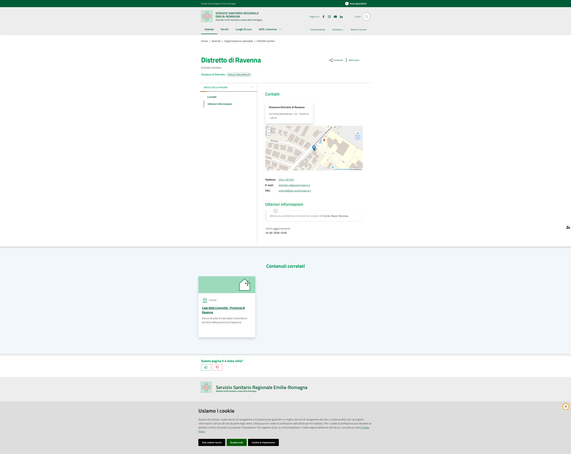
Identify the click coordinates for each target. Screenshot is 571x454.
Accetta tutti (236, 442)
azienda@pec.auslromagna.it (295, 191)
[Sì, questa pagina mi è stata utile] (206, 367)
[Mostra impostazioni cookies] (568, 227)
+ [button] (269, 129)
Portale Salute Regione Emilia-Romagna (218, 3)
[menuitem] (209, 29)
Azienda (216, 41)
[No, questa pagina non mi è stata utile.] (217, 367)
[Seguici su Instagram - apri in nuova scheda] (328, 16)
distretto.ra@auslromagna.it (294, 185)
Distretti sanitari (266, 41)
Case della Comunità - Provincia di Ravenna (223, 309)
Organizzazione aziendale (238, 41)
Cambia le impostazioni (263, 442)
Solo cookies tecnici (212, 442)
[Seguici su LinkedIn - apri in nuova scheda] (340, 16)
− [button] (269, 133)
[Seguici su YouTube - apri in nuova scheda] (334, 16)
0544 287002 (286, 180)
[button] (366, 16)
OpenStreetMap (347, 169)
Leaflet (336, 169)
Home (204, 41)
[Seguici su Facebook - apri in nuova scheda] (322, 16)
